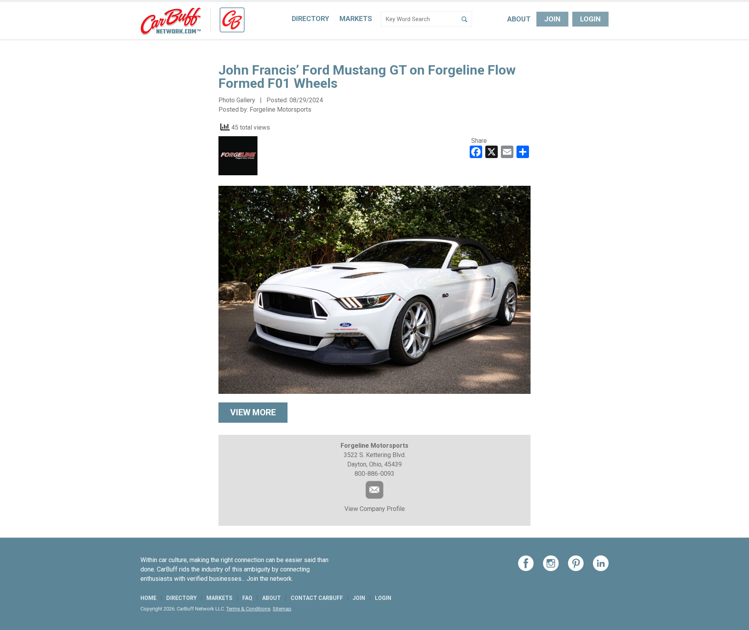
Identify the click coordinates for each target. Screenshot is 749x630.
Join (552, 19)
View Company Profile (374, 509)
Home (148, 598)
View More (253, 412)
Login (590, 19)
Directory (310, 18)
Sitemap (282, 609)
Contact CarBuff (317, 598)
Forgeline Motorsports (280, 109)
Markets (355, 18)
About (519, 19)
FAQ (247, 598)
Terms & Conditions (248, 609)
